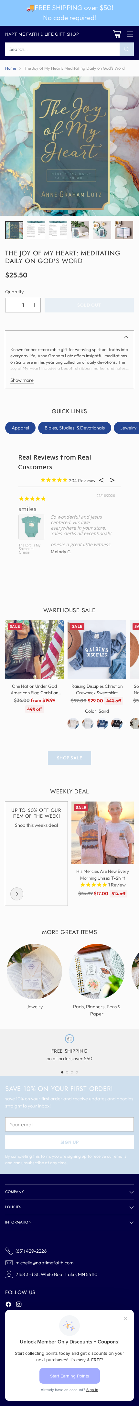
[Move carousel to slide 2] (67, 1072)
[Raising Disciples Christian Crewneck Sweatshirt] (97, 649)
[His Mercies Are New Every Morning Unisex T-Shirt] (102, 833)
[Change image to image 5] (102, 230)
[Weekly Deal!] (16, 893)
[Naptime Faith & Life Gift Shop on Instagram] (19, 1305)
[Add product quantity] (34, 305)
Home (10, 68)
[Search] (127, 49)
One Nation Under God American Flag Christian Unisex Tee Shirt (34, 692)
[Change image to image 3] (58, 230)
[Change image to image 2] (36, 230)
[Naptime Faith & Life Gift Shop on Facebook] (8, 1305)
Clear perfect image (46, 509)
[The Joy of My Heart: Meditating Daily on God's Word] (69, 146)
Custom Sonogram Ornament (27, 549)
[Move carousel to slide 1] (62, 1072)
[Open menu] (129, 34)
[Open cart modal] (116, 34)
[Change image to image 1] (14, 230)
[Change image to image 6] (124, 230)
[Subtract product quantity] (11, 305)
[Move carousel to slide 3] (72, 1072)
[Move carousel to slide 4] (77, 1072)
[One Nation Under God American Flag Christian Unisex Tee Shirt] (34, 649)
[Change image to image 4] (80, 230)
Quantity (14, 291)
